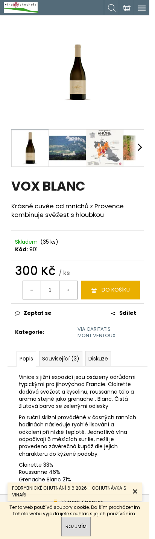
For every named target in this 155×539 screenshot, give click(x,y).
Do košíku (116, 289)
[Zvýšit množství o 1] (68, 290)
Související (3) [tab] (60, 358)
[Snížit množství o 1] (32, 290)
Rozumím (76, 526)
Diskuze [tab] (98, 358)
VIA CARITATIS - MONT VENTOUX (96, 332)
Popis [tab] (26, 358)
